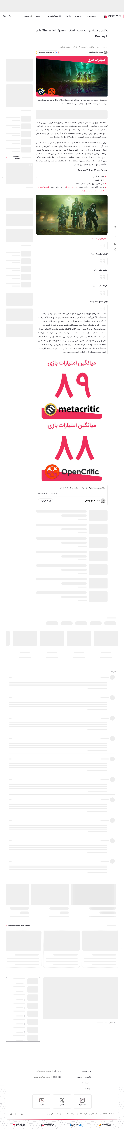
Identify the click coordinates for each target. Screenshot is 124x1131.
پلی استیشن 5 (71, 187)
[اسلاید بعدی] (3, 178)
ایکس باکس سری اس (88, 191)
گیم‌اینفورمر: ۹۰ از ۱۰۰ (99, 238)
